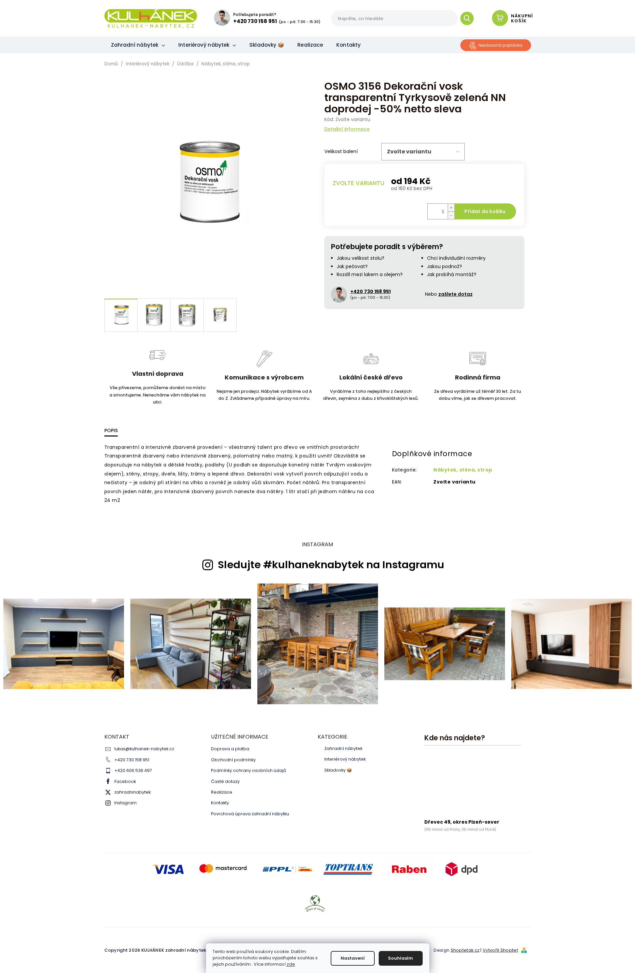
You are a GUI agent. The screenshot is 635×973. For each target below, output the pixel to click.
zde (291, 964)
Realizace (221, 792)
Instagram (125, 803)
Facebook (125, 781)
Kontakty (220, 803)
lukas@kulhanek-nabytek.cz (144, 749)
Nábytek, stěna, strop (462, 469)
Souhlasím (400, 958)
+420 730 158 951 (131, 760)
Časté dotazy (225, 781)
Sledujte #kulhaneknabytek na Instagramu (331, 565)
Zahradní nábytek (343, 748)
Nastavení (353, 958)
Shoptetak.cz (465, 950)
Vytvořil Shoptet (500, 950)
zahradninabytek (132, 792)
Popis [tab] (111, 430)
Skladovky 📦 (338, 770)
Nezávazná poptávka (500, 45)
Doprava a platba (230, 749)
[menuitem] (138, 45)
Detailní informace (347, 129)
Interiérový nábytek (345, 759)
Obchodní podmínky (233, 760)
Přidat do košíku (484, 211)
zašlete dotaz (455, 294)
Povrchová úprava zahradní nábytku (250, 814)
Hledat (469, 18)
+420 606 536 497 (133, 770)
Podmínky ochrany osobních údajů (248, 770)
